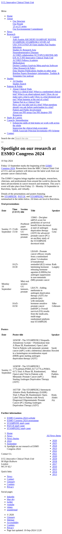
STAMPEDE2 (37, 196)
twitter (10, 502)
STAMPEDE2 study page (19, 428)
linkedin (10, 496)
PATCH (21, 196)
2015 (54, 469)
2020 (54, 456)
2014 (54, 472)
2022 (54, 451)
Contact (10, 479)
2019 (54, 459)
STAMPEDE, (10, 196)
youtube (10, 504)
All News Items (54, 435)
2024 (54, 446)
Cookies (10, 484)
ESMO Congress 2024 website (21, 418)
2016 (54, 466)
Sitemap (10, 520)
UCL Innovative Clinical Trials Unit (17, 2)
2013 (54, 474)
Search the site (7, 138)
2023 (54, 448)
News (9, 476)
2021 (54, 453)
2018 (54, 461)
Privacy (10, 487)
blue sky (11, 499)
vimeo (10, 507)
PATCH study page (16, 426)
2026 (54, 440)
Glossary (11, 481)
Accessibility (13, 522)
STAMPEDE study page (18, 423)
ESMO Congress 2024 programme (23, 420)
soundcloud (12, 510)
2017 (54, 464)
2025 (54, 443)
